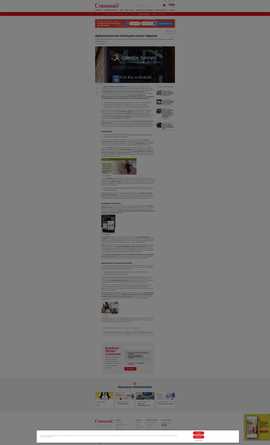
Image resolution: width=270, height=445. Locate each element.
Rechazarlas (198, 437)
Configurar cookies (199, 440)
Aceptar (198, 433)
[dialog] (138, 436)
